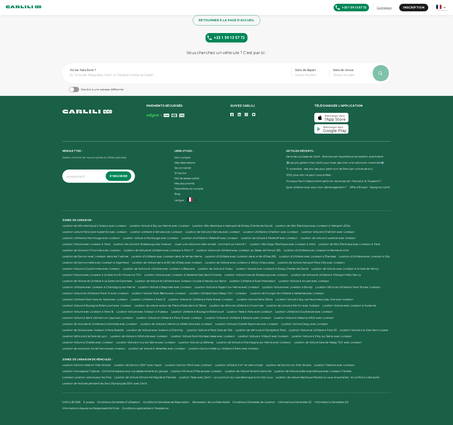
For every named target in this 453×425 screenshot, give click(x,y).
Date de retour (343, 70)
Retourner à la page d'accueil (226, 20)
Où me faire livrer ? (83, 70)
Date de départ (305, 70)
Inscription (413, 7)
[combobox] (441, 7)
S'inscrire (118, 176)
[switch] (71, 89)
